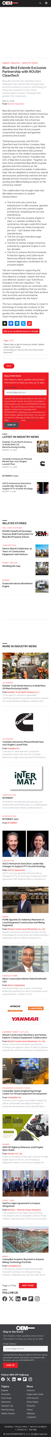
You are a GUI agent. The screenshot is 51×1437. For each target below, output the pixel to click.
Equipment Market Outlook (15, 1032)
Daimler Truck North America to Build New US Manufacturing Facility (17, 444)
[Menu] (46, 3)
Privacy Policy (32, 420)
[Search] (40, 3)
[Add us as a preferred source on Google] (29, 323)
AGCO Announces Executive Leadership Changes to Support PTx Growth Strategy (17, 486)
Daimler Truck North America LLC (23, 692)
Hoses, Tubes (8, 1200)
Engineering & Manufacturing (16, 1088)
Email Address (11, 388)
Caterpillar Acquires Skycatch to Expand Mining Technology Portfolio (23, 1260)
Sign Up (11, 425)
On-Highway (7, 683)
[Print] (4, 323)
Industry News (30, 63)
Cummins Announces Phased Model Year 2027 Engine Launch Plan (17, 461)
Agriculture (8, 861)
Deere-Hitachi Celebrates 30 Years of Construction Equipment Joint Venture (17, 551)
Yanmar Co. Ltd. (15, 1154)
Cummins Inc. (13, 748)
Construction (9, 545)
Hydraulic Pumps (10, 976)
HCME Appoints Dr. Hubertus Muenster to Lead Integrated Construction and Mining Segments (23, 922)
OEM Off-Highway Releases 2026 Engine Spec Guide (22, 1148)
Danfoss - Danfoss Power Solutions (24, 1210)
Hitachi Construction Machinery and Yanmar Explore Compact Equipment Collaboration (24, 1036)
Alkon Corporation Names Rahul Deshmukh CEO (24, 980)
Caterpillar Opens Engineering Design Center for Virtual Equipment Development (24, 1092)
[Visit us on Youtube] (24, 1298)
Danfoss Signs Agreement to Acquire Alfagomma (21, 1204)
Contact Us (22, 1429)
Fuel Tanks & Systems (12, 528)
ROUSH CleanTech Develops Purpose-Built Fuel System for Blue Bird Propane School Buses (17, 534)
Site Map (33, 1429)
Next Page (28, 1285)
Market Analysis (11, 63)
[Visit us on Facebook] (4, 1298)
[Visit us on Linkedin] (18, 1298)
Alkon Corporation (16, 985)
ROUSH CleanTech (15, 104)
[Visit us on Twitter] (11, 1298)
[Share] (11, 323)
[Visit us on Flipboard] (30, 1298)
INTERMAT (7, 798)
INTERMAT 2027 (10, 476)
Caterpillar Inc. (14, 1097)
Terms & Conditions (38, 1427)
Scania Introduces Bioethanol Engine (17, 585)
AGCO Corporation (16, 870)
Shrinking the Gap (11, 566)
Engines (6, 580)
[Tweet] (23, 323)
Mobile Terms (15, 420)
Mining (5, 917)
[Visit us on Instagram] (37, 1298)
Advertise (8, 1427)
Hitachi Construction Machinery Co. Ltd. (26, 929)
